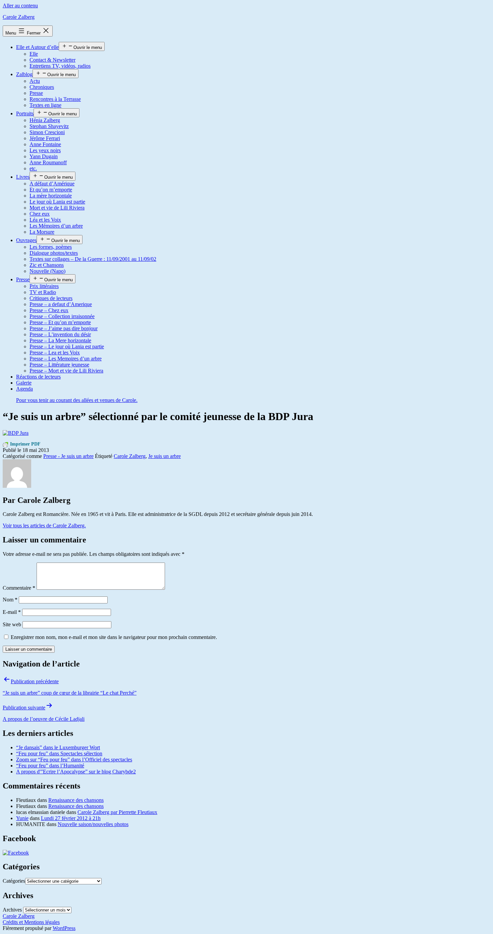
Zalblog (24, 74)
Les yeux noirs (45, 150)
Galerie (24, 383)
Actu (35, 81)
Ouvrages (26, 240)
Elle (34, 54)
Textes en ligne (45, 105)
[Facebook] (16, 853)
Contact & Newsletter (52, 60)
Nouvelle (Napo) (47, 271)
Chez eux (40, 214)
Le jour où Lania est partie (57, 202)
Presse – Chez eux (49, 310)
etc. (33, 168)
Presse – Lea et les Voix (55, 352)
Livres (23, 177)
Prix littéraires (44, 286)
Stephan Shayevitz (49, 126)
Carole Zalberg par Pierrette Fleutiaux (117, 812)
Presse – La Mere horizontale (60, 340)
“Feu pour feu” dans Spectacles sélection (59, 753)
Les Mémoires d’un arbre (56, 226)
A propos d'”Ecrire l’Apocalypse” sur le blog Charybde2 (76, 771)
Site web (12, 624)
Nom (10, 599)
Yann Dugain (44, 156)
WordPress (64, 928)
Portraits (25, 113)
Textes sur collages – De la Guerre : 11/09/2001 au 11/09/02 (93, 259)
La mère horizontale (51, 195)
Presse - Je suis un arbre (68, 456)
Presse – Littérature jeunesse (59, 364)
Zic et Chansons (47, 265)
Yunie (22, 818)
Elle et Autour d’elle (37, 47)
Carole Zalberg (19, 17)
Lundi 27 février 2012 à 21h (71, 818)
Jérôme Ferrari (45, 138)
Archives (12, 910)
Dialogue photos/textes (54, 253)
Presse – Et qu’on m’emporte (60, 322)
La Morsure (42, 232)
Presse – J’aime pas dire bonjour (64, 328)
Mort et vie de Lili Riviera (57, 208)
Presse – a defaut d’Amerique (61, 304)
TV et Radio (43, 292)
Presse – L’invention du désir (60, 334)
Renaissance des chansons (76, 800)
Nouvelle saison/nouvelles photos (93, 824)
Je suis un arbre (164, 456)
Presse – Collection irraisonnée (62, 316)
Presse (36, 93)
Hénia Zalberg (45, 120)
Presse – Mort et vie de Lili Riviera (66, 370)
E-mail (12, 612)
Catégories (14, 881)
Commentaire (19, 588)
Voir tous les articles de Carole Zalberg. (44, 525)
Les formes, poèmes (51, 247)
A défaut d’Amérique (52, 183)
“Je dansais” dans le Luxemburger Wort (58, 747)
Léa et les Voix (45, 220)
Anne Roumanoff (48, 162)
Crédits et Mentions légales (31, 922)
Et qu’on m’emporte (51, 189)
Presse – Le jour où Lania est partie (67, 346)
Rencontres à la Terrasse (55, 99)
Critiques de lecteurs (51, 298)
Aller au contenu (20, 5)
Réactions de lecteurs (38, 377)
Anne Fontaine (45, 144)
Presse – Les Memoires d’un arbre (66, 358)
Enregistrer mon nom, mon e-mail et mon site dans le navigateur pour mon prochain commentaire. (114, 637)
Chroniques (42, 87)
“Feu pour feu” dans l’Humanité (50, 765)
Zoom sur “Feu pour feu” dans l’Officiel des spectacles (74, 759)
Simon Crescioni (47, 132)
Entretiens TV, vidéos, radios (60, 66)
